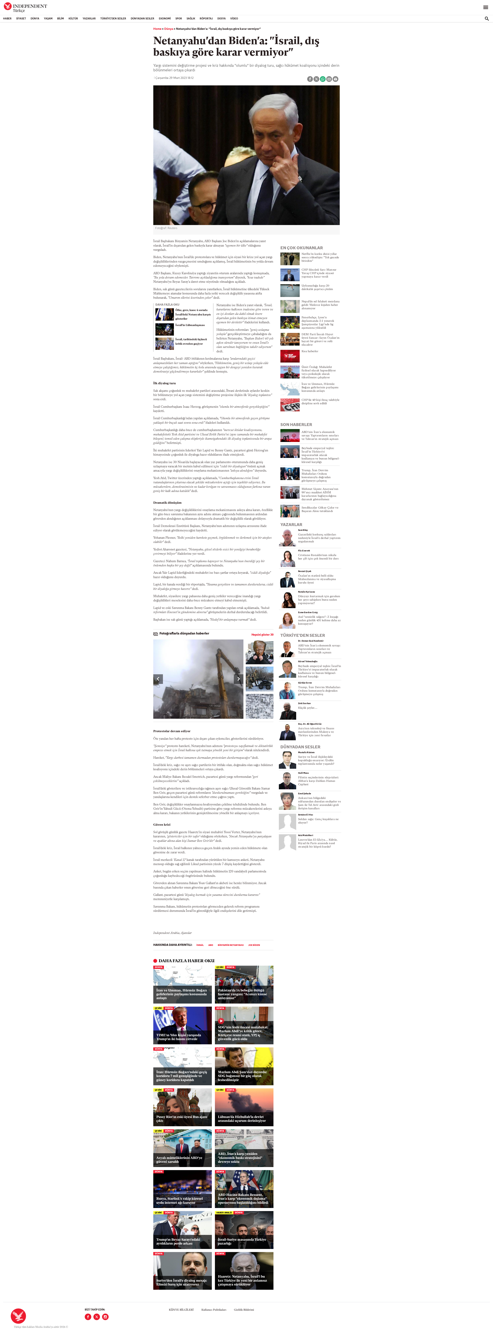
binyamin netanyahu (231, 945)
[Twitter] (96, 1317)
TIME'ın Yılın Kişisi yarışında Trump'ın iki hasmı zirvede (178, 1037)
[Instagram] (105, 1317)
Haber (7, 19)
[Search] (487, 18)
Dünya (35, 19)
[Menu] (485, 7)
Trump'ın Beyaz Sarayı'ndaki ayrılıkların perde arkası (178, 1241)
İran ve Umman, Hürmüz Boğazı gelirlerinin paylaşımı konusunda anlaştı (181, 994)
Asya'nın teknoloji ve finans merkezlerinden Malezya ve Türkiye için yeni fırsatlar (316, 732)
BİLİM (60, 19)
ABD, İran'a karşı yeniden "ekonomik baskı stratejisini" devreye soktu (240, 1158)
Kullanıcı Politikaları (213, 1310)
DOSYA (221, 19)
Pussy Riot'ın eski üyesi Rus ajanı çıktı (181, 1119)
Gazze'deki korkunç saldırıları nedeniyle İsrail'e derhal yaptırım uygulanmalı (319, 538)
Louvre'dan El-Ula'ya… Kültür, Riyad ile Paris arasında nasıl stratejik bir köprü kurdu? (317, 843)
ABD (210, 945)
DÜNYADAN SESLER (142, 19)
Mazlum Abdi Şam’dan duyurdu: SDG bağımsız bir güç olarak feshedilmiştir (242, 1076)
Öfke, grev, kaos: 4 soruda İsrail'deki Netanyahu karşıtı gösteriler (193, 315)
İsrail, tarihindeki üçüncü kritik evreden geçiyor (191, 341)
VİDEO (234, 19)
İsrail (200, 945)
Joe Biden (254, 945)
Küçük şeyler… (307, 708)
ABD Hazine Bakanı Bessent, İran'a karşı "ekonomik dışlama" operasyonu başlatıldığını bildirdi (243, 1199)
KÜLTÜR (73, 19)
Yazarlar (89, 19)
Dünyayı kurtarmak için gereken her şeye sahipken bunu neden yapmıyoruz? (319, 600)
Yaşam (48, 19)
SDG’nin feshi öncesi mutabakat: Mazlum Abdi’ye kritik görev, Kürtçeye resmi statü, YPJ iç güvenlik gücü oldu (243, 1033)
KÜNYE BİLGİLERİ (181, 1310)
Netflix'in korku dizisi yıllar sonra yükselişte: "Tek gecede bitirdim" (320, 258)
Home (157, 29)
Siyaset (21, 19)
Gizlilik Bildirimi (244, 1310)
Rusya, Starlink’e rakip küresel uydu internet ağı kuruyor (179, 1200)
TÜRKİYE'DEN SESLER (113, 19)
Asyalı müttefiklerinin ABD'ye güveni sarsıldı (179, 1160)
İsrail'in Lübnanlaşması (190, 325)
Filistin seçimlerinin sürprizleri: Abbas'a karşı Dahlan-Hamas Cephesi (318, 781)
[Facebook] (88, 1317)
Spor (178, 19)
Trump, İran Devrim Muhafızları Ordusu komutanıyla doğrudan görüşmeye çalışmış (319, 691)
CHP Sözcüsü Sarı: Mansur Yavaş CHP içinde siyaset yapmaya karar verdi (319, 273)
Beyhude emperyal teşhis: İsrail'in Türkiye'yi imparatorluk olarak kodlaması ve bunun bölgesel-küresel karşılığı (321, 455)
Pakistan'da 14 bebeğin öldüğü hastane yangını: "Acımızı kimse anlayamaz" (242, 994)
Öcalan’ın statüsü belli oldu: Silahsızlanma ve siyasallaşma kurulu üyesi (317, 579)
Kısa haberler (310, 351)
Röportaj (206, 19)
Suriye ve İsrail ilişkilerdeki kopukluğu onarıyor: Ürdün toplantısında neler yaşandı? (316, 760)
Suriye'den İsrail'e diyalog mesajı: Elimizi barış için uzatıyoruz (181, 1282)
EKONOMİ (165, 19)
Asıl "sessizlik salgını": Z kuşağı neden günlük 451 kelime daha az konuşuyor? (319, 620)
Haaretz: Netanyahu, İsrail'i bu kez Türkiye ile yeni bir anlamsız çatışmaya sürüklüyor (242, 1280)
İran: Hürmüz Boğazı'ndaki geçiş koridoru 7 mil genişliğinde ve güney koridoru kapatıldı (181, 1076)
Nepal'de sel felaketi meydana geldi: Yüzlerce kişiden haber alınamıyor (321, 305)
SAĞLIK (191, 19)
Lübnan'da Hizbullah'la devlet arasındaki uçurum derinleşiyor (242, 1119)
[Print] (335, 79)
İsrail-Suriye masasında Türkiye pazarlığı (242, 1241)
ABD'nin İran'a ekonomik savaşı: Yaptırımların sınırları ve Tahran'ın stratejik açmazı (320, 436)
